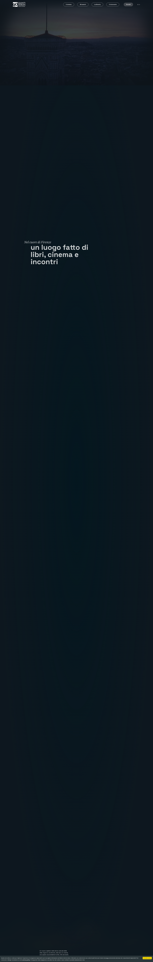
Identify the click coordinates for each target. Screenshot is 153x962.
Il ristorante (113, 4)
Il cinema (68, 4)
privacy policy (26, 960)
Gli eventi (83, 4)
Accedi (128, 4)
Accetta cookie (147, 958)
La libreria (97, 4)
